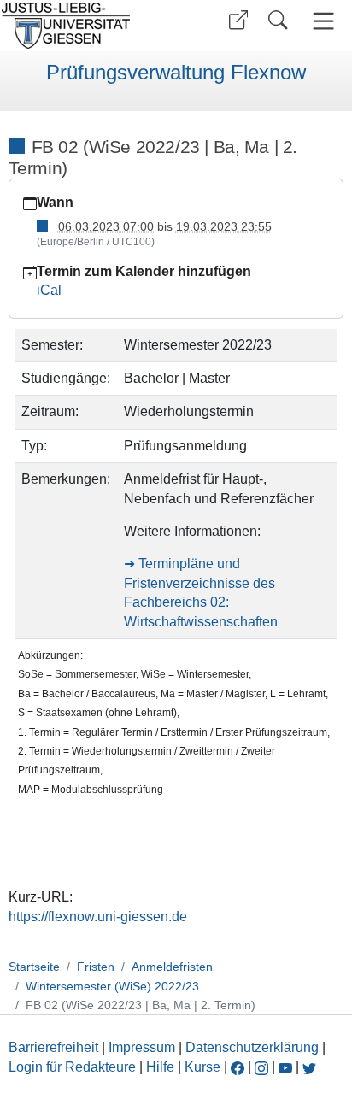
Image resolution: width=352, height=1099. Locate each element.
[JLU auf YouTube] (285, 1067)
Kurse (202, 1067)
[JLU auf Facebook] (237, 1067)
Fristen (95, 966)
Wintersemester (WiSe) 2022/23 (112, 986)
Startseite (34, 966)
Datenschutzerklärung (252, 1047)
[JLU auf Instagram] (263, 1067)
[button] (238, 20)
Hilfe (160, 1067)
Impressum (142, 1047)
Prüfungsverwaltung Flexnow (176, 72)
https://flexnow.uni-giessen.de (98, 916)
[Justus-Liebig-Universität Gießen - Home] (86, 25)
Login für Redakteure (72, 1067)
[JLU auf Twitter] (309, 1067)
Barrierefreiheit (53, 1047)
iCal (49, 290)
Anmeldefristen (172, 966)
